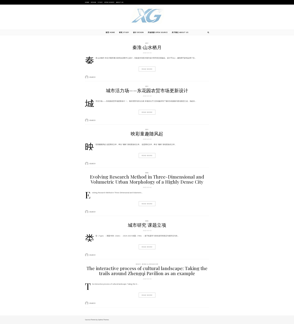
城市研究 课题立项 (147, 225)
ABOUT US (119, 2)
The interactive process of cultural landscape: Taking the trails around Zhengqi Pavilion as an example (147, 270)
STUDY (100, 2)
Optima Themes (103, 320)
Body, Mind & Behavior (147, 264)
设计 (147, 43)
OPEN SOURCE (109, 2)
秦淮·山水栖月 (147, 47)
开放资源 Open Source (158, 32)
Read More (147, 69)
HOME (87, 2)
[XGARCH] (147, 15)
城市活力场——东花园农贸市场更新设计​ (147, 90)
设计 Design (138, 32)
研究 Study (124, 32)
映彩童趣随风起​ (147, 133)
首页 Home (110, 32)
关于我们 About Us (180, 32)
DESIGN (93, 2)
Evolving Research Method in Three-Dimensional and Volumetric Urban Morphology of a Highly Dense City (147, 179)
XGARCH (92, 77)
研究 (147, 173)
